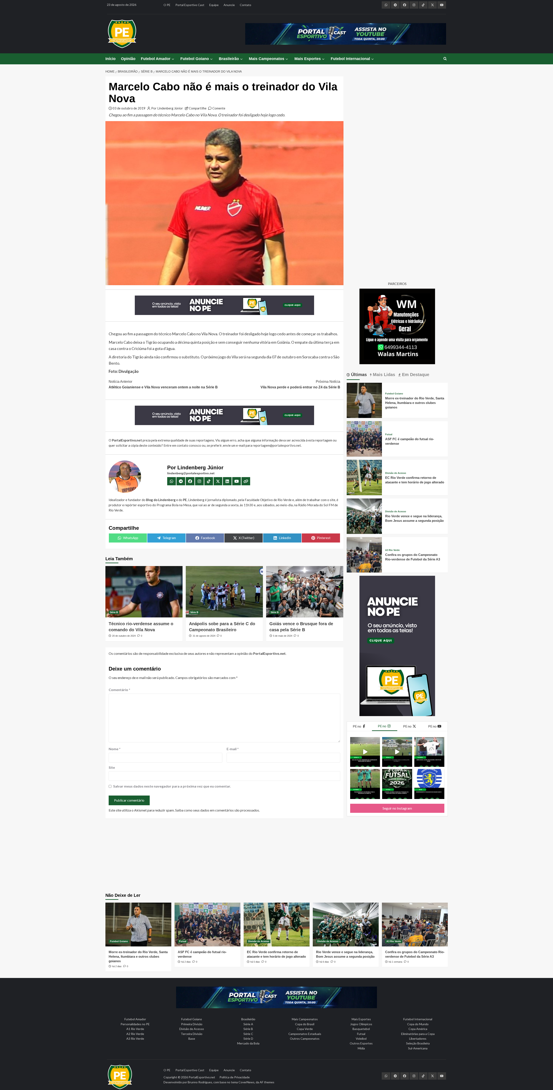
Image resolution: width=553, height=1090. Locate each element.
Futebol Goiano (194, 59)
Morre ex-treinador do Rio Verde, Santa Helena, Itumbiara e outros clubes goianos (414, 402)
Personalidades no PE (135, 1024)
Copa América (417, 1029)
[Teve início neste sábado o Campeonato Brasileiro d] (397, 752)
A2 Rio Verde (135, 1034)
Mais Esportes (307, 59)
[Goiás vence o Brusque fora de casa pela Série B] (304, 591)
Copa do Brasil (304, 1024)
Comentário (119, 690)
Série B (114, 612)
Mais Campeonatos (266, 59)
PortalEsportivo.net (202, 1077)
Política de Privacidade (234, 1077)
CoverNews (246, 1082)
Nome (115, 749)
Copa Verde (305, 1029)
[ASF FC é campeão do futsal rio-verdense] (364, 438)
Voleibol (361, 1038)
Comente (218, 108)
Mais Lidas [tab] (383, 374)
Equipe (214, 5)
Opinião (128, 59)
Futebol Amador (155, 59)
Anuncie (229, 5)
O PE (167, 5)
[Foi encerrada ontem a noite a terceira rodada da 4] (397, 784)
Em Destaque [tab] (415, 374)
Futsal (388, 434)
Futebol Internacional (350, 59)
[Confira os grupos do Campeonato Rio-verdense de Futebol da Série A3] (364, 554)
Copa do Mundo (418, 1024)
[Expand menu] (172, 59)
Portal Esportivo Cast (189, 5)
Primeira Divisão (191, 1024)
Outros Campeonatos (304, 1038)
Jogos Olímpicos (361, 1024)
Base (191, 1038)
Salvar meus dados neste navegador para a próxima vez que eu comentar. (172, 786)
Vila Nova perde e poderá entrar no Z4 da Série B (300, 384)
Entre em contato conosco (182, 445)
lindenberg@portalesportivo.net (191, 473)
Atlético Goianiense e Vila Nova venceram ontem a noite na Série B (163, 384)
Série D (248, 1038)
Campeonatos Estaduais (304, 1034)
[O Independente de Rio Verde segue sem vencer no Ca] (429, 784)
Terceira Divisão (191, 1034)
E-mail (233, 749)
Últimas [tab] (358, 374)
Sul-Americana (417, 1048)
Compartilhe (198, 108)
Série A (248, 1024)
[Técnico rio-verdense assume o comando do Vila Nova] (144, 591)
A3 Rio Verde (392, 550)
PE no (357, 726)
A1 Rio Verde (135, 1029)
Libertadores (417, 1038)
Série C (248, 1034)
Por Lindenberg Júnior (167, 108)
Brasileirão (229, 59)
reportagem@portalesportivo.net (277, 445)
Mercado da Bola (248, 1043)
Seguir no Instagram (397, 808)
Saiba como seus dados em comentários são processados (217, 810)
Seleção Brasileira (418, 1043)
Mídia (361, 1048)
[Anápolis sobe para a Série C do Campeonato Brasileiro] (224, 591)
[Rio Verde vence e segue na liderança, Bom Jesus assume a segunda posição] (364, 516)
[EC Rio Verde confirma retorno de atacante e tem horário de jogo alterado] (364, 477)
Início (110, 59)
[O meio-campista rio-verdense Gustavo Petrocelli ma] (365, 752)
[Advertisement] (276, 856)
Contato (245, 5)
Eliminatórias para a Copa (418, 1034)
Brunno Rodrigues (200, 1082)
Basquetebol (361, 1029)
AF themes (267, 1082)
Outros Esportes (361, 1043)
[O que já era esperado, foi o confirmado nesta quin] (429, 752)
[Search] (445, 59)
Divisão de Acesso (395, 473)
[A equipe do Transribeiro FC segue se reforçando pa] (365, 784)
